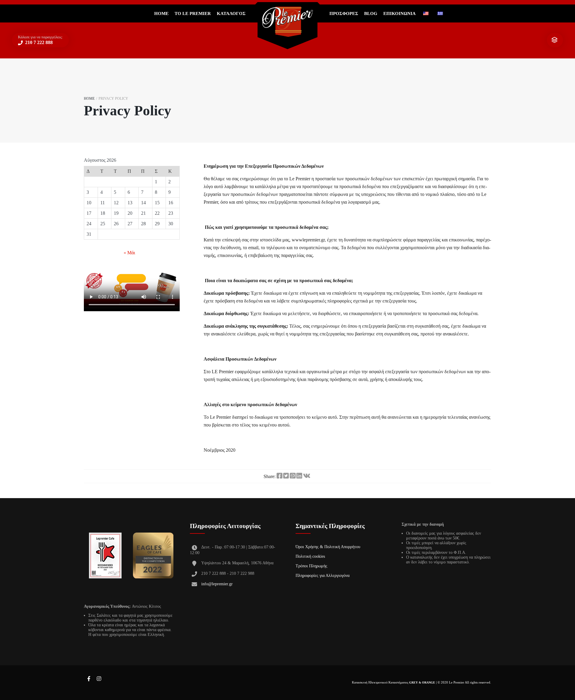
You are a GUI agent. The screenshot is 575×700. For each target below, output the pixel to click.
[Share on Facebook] (279, 476)
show (554, 40)
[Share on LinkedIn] (299, 476)
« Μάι (129, 252)
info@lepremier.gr (217, 584)
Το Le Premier (193, 13)
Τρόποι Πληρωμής (311, 566)
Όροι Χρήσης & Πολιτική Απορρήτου (328, 547)
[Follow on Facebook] (88, 679)
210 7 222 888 (38, 42)
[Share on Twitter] (286, 476)
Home (161, 13)
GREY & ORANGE (422, 682)
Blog (370, 13)
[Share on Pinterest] (292, 476)
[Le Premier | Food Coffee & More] (287, 22)
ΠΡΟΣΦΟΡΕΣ (343, 13)
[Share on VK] (306, 476)
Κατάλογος (231, 13)
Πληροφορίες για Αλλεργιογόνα (322, 575)
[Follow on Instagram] (99, 679)
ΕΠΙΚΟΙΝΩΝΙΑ (399, 13)
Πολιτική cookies (310, 556)
